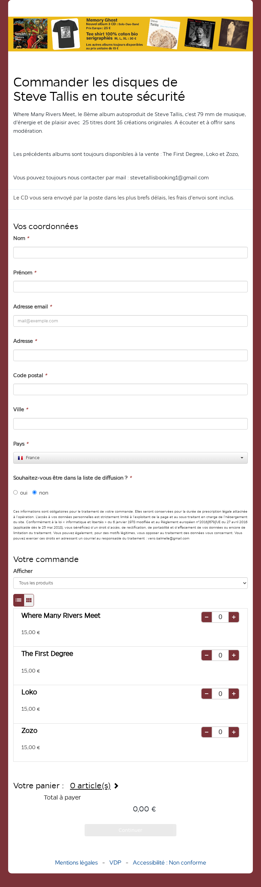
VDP (116, 862)
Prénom (24, 272)
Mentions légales (76, 862)
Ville (20, 409)
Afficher (23, 571)
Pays (20, 443)
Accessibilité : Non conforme (169, 862)
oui (24, 492)
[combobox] (130, 458)
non (43, 492)
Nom (21, 238)
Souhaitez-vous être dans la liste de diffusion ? (72, 477)
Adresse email (32, 306)
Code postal (30, 375)
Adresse (25, 341)
